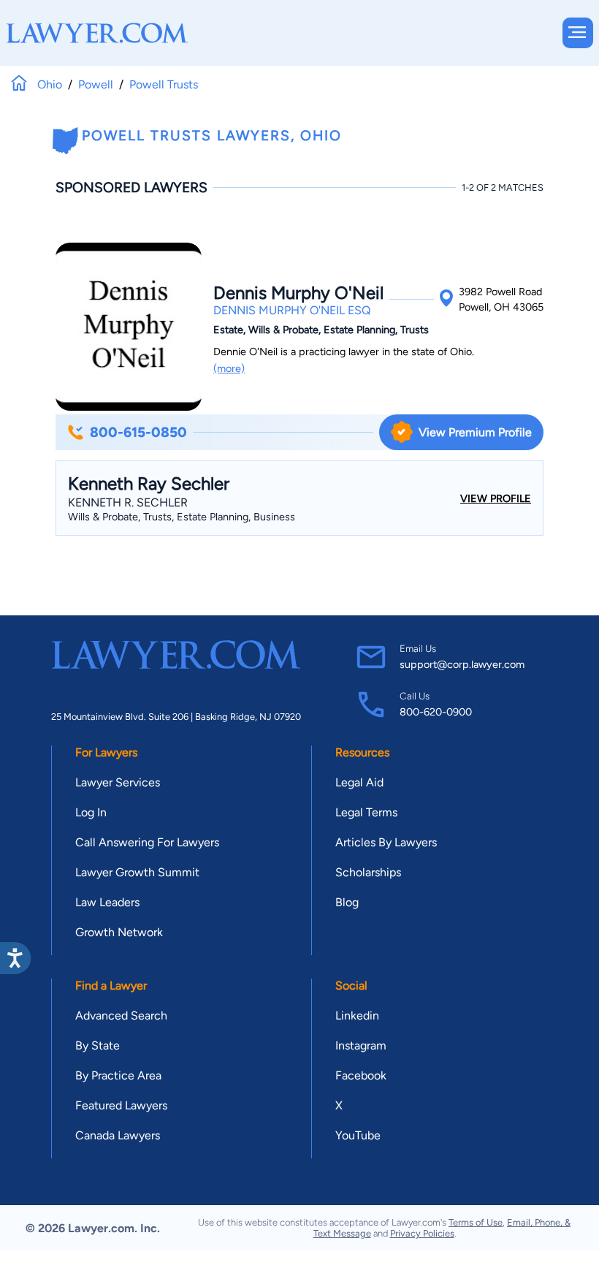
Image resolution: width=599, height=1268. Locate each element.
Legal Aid (359, 782)
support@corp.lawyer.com (462, 664)
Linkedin (357, 1015)
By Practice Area (118, 1075)
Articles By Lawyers (386, 842)
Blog (347, 902)
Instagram (360, 1045)
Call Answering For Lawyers (147, 842)
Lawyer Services (117, 782)
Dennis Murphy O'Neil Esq (291, 310)
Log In (91, 812)
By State (97, 1045)
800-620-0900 (436, 711)
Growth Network (119, 932)
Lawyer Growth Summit (137, 872)
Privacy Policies (422, 1233)
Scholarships (368, 872)
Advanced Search (121, 1015)
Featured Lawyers (121, 1105)
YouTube (358, 1135)
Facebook (360, 1075)
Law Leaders (107, 902)
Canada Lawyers (117, 1135)
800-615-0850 (138, 432)
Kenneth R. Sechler (128, 502)
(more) (229, 368)
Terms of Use (476, 1222)
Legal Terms (366, 812)
